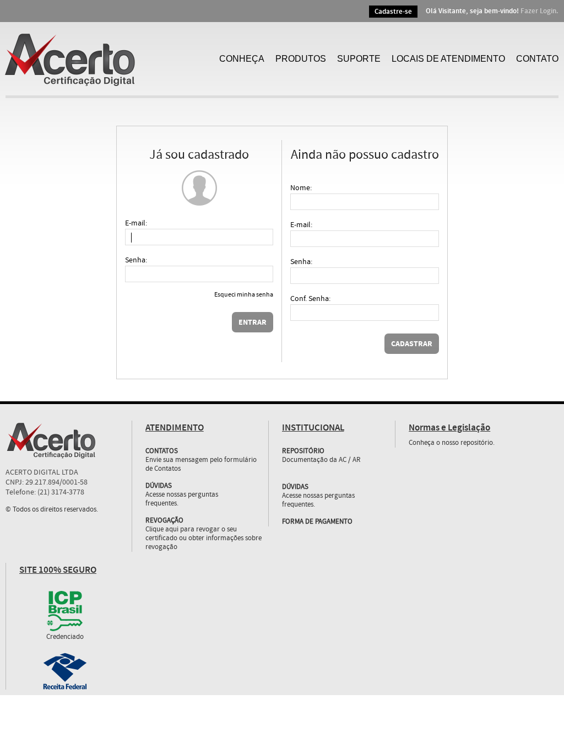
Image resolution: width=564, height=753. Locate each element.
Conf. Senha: (310, 299)
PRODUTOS (300, 58)
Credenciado (65, 637)
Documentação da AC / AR (321, 460)
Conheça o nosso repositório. (452, 443)
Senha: (136, 260)
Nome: (301, 188)
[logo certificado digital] (107, 58)
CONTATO (537, 58)
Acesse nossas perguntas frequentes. (181, 499)
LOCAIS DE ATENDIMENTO (448, 58)
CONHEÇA (241, 58)
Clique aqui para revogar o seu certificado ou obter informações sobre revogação (203, 538)
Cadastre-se (393, 12)
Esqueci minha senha (243, 295)
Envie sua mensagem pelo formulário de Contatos (201, 465)
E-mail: (136, 223)
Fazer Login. (539, 11)
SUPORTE (359, 58)
